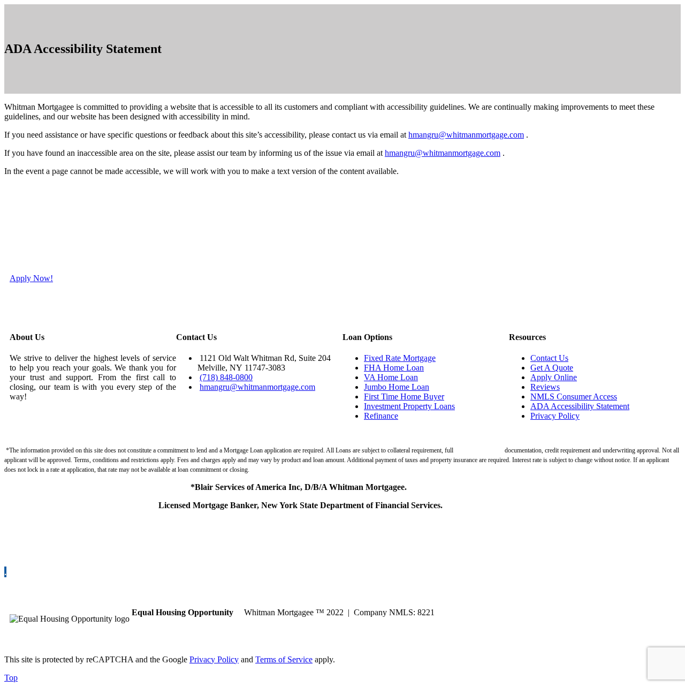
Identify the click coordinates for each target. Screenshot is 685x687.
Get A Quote (551, 367)
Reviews (545, 386)
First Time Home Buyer (404, 396)
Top (11, 677)
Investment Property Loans (409, 406)
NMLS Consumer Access (573, 396)
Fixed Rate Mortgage (400, 358)
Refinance (381, 415)
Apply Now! (31, 278)
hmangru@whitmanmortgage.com (466, 134)
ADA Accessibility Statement (579, 406)
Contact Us (549, 358)
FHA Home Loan (394, 367)
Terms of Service (284, 659)
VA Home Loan (391, 377)
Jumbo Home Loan (396, 386)
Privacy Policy (555, 415)
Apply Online (553, 377)
